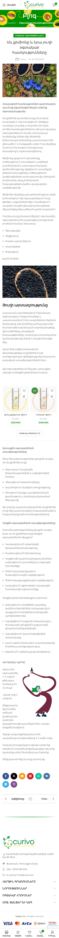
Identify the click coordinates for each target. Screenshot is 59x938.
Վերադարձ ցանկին (30, 799)
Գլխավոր (10, 22)
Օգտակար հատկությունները (37, 22)
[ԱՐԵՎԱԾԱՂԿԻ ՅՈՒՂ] (15, 399)
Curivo (23, 59)
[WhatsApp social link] (38, 776)
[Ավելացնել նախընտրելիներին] (24, 391)
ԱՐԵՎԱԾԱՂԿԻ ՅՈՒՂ (15, 415)
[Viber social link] (14, 784)
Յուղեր (15, 418)
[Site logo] (34, 4)
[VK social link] (46, 776)
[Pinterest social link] (30, 776)
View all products (29, 433)
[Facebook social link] (5, 776)
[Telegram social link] (5, 784)
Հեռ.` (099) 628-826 (16, 869)
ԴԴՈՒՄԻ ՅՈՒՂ (43, 415)
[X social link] (14, 776)
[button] (24, 396)
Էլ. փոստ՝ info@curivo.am (20, 874)
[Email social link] (22, 776)
